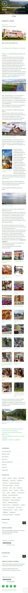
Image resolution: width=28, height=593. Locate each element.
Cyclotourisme (5, 451)
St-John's (23, 505)
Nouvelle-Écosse (6, 497)
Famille (21, 490)
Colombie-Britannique (14, 483)
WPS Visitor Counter (11, 544)
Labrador (13, 492)
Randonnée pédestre (7, 462)
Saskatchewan (15, 505)
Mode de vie (5, 454)
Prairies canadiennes (15, 500)
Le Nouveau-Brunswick (9, 26)
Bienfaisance (6, 480)
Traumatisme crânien (8, 509)
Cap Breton (19, 480)
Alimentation (21, 478)
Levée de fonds (20, 492)
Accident (9, 478)
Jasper (8, 492)
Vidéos (21, 509)
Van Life (4, 467)
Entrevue (16, 490)
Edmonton (5, 490)
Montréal (5, 495)
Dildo (10, 488)
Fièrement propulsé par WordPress (9, 589)
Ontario (14, 497)
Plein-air (4, 459)
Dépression (19, 488)
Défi (14, 488)
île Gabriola (17, 514)
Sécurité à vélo (10, 507)
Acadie (4, 478)
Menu (14, 16)
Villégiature (5, 512)
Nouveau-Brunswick (13, 495)
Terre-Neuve (19, 507)
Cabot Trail (12, 480)
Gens (4, 492)
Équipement (12, 512)
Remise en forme (7, 505)
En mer (10, 490)
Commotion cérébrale (8, 485)
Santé (3, 464)
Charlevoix (5, 483)
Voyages (4, 470)
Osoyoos (19, 497)
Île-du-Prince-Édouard (8, 514)
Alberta (15, 478)
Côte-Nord (5, 488)
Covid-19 (17, 485)
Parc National (6, 500)
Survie (4, 507)
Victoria (16, 509)
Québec (4, 502)
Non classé (4, 456)
